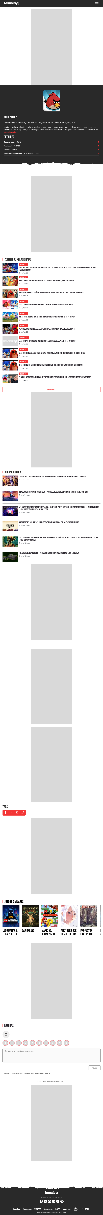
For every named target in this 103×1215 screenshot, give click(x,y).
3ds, (28, 122)
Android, (22, 122)
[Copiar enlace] (23, 813)
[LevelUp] (16, 1209)
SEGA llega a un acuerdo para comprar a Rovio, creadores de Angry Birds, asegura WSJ (51, 365)
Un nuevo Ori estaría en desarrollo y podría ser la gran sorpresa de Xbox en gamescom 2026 (53, 492)
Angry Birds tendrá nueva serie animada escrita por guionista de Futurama (47, 317)
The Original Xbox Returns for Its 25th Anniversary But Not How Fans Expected (49, 553)
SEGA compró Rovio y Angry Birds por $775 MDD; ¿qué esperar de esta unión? (47, 341)
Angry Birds (10, 117)
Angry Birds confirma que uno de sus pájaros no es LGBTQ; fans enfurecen (46, 280)
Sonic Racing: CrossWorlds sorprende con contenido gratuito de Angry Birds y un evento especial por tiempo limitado (57, 269)
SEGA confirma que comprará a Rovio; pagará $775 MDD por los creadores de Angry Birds (52, 353)
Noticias (23, 264)
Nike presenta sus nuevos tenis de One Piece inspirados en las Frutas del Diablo (49, 522)
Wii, (33, 122)
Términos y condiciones (55, 1197)
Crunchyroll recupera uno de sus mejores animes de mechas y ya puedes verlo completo (52, 477)
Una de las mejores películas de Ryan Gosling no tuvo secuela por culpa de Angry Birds (51, 292)
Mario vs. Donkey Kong (48, 932)
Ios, (69, 122)
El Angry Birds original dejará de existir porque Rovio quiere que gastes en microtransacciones (55, 377)
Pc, (36, 122)
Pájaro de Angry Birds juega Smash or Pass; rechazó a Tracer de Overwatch (47, 329)
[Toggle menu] (97, 3)
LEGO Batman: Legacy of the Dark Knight (10, 934)
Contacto (43, 1197)
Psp (73, 122)
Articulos (23, 337)
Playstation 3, (60, 122)
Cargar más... (51, 389)
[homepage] (11, 3)
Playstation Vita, (46, 122)
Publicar (94, 1068)
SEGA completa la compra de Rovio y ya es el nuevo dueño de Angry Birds (46, 305)
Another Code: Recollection (69, 932)
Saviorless (28, 930)
